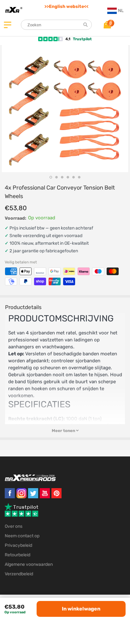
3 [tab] (62, 177)
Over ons (13, 526)
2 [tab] (56, 177)
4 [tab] (68, 177)
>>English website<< (66, 6)
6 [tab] (79, 177)
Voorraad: (15, 218)
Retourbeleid (17, 555)
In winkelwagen (81, 609)
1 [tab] (51, 177)
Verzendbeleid (19, 574)
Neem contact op (22, 536)
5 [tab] (73, 177)
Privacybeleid (18, 545)
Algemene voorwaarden (29, 564)
